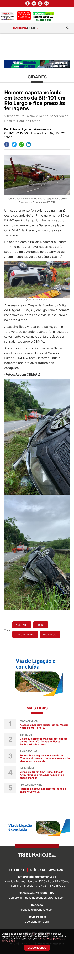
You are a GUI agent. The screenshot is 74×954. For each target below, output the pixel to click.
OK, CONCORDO (37, 947)
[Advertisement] (37, 46)
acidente (22, 624)
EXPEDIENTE (17, 870)
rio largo (49, 634)
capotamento (25, 634)
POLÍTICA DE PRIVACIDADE (47, 870)
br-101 (41, 624)
